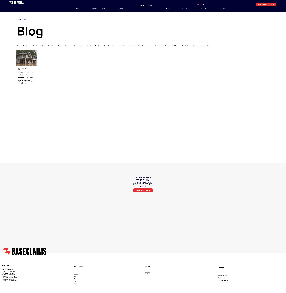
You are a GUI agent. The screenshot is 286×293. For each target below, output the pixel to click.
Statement (226, 280)
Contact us (147, 272)
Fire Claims (89, 45)
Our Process (148, 273)
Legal (73, 45)
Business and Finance (63, 45)
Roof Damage (156, 45)
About (146, 270)
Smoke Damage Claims (110, 45)
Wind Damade (165, 45)
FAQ (75, 276)
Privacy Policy (221, 277)
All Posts (18, 45)
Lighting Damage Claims (144, 45)
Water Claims (98, 45)
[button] (266, 4)
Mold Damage (131, 45)
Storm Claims (122, 45)
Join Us (75, 283)
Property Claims (186, 45)
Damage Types (51, 45)
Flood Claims (81, 45)
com (16, 280)
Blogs (75, 281)
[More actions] (35, 69)
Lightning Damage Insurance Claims (201, 45)
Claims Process (26, 45)
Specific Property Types (39, 45)
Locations (76, 274)
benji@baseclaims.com (9, 279)
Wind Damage (175, 45)
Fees (75, 278)
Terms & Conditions (222, 275)
